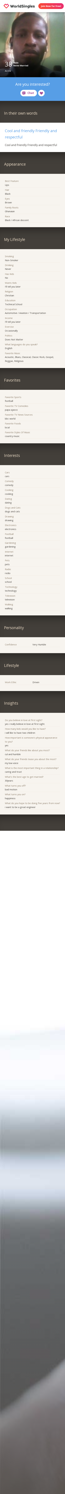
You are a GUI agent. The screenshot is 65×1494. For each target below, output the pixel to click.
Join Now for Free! (51, 6)
